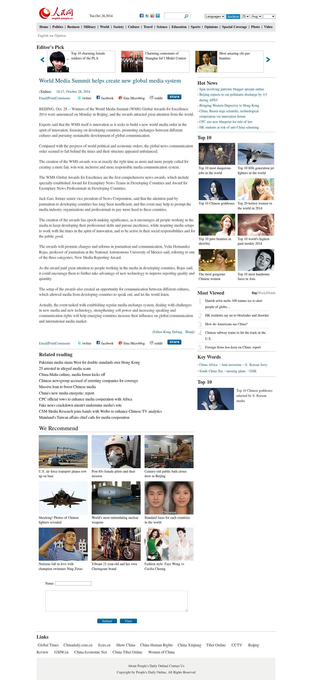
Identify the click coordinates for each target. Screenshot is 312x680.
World (104, 26)
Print (51, 98)
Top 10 (204, 137)
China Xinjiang (189, 644)
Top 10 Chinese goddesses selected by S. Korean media (254, 395)
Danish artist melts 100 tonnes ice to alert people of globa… (233, 303)
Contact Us (176, 665)
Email (43, 98)
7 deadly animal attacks (248, 53)
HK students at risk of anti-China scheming (229, 127)
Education (179, 26)
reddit (159, 98)
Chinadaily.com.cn (78, 644)
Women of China (161, 651)
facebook (107, 98)
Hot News (207, 82)
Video (268, 26)
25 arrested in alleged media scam (65, 368)
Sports (195, 26)
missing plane (236, 371)
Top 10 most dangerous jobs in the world (215, 170)
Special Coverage (234, 26)
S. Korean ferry (256, 364)
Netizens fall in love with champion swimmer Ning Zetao (60, 566)
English (43, 35)
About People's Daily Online (147, 665)
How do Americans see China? (226, 324)
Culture (133, 26)
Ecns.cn (104, 644)
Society (118, 26)
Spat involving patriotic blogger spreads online (231, 89)
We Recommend (58, 428)
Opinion (60, 35)
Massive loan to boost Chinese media (67, 386)
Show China (125, 644)
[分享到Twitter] (146, 15)
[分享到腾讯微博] (157, 15)
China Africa (208, 364)
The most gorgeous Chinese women (212, 276)
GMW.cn (61, 651)
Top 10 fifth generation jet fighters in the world (256, 170)
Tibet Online (216, 644)
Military (90, 26)
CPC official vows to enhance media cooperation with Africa (85, 398)
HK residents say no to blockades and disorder (237, 315)
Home (43, 26)
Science (162, 26)
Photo (255, 26)
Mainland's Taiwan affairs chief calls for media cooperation (84, 417)
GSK (253, 371)
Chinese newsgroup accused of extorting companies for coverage (88, 380)
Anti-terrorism (231, 364)
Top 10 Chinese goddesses (216, 203)
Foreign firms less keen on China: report (233, 347)
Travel (148, 26)
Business (73, 26)
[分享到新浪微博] (152, 15)
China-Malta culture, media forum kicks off (72, 374)
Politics (57, 26)
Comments (63, 98)
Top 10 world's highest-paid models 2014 (254, 241)
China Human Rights (156, 644)
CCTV (237, 644)
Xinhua (45, 91)
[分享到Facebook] (141, 15)
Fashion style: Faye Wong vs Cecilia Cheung (164, 566)
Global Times (48, 644)
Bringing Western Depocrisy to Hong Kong (229, 105)
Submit (107, 621)
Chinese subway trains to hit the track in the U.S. (235, 335)
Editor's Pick (50, 47)
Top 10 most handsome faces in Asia (254, 276)
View (128, 621)
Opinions (211, 26)
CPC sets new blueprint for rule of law (226, 121)
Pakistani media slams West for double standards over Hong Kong (89, 362)
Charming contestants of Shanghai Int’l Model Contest (103, 55)
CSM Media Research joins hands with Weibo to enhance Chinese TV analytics (100, 411)
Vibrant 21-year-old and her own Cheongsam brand (114, 566)
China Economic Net (90, 651)
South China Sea (211, 371)
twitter (86, 98)
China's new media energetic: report (66, 392)
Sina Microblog (134, 98)
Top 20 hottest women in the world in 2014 (255, 205)
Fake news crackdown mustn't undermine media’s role (80, 405)
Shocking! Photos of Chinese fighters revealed (59, 520)
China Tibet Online (127, 651)
